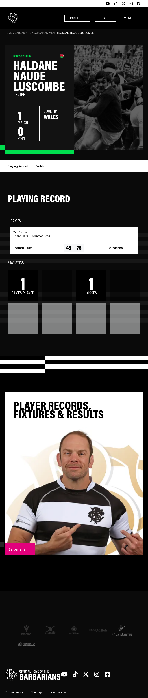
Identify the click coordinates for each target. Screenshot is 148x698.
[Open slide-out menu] (130, 18)
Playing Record (18, 166)
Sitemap (36, 692)
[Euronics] (98, 630)
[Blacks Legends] (26, 644)
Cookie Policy (14, 692)
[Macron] (26, 630)
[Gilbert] (50, 630)
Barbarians (23, 32)
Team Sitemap (58, 692)
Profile (39, 166)
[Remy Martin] (122, 630)
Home (8, 32)
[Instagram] (131, 4)
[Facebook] (138, 4)
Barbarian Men (44, 32)
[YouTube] (108, 4)
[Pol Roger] (74, 630)
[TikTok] (115, 4)
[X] (123, 4)
